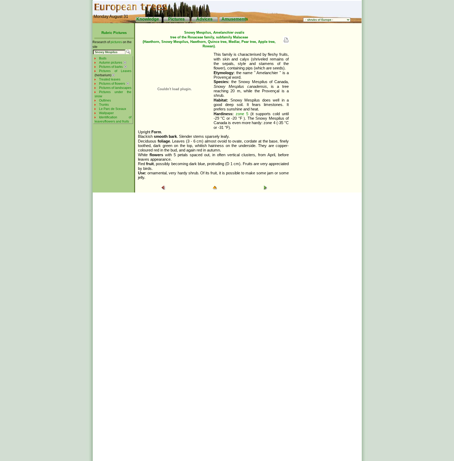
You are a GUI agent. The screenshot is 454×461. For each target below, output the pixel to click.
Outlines (105, 100)
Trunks (104, 105)
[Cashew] (266, 188)
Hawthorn (151, 42)
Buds (102, 58)
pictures (116, 42)
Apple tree (266, 42)
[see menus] (125, 62)
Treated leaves (109, 79)
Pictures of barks (111, 67)
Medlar (234, 42)
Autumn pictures (110, 62)
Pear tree (248, 42)
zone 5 (242, 114)
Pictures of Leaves (115, 71)
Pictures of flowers (112, 83)
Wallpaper (106, 113)
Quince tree (217, 42)
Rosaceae (195, 37)
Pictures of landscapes (115, 88)
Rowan (208, 46)
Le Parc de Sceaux (112, 109)
